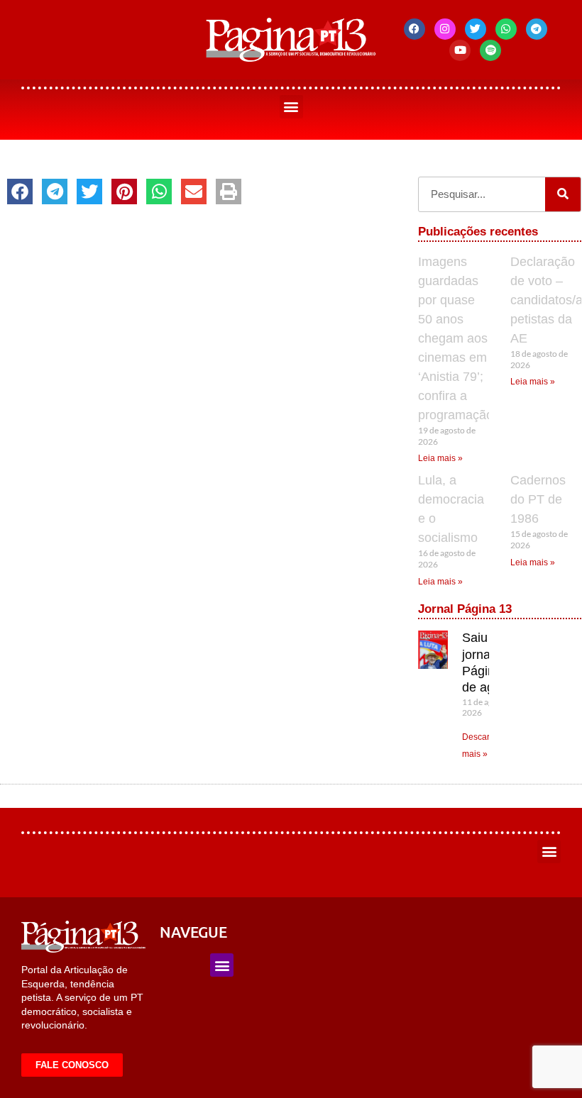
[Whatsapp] (506, 29)
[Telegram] (536, 29)
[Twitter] (475, 29)
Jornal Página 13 (465, 609)
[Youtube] (460, 50)
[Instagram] (445, 29)
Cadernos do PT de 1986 (538, 499)
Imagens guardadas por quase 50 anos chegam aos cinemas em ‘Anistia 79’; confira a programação (455, 338)
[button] (291, 106)
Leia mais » (440, 458)
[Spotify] (490, 50)
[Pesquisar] (563, 194)
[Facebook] (414, 29)
